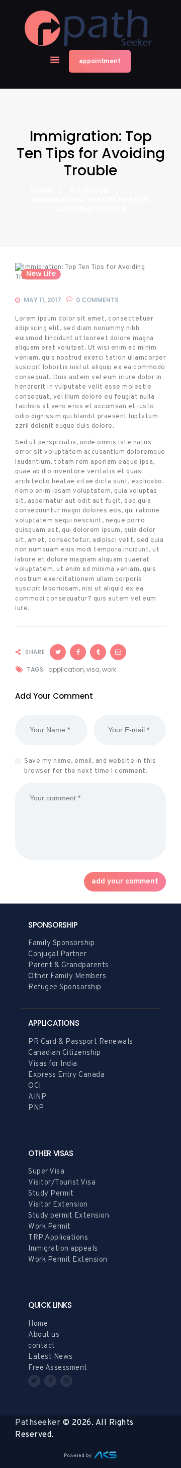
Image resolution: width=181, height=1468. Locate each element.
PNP (36, 1108)
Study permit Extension (68, 1216)
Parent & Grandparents (68, 965)
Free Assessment (57, 1368)
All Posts (89, 190)
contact (41, 1346)
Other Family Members (67, 976)
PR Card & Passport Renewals (80, 1042)
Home (41, 190)
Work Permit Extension (68, 1260)
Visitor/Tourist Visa (62, 1183)
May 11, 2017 (42, 300)
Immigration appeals (63, 1249)
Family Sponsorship (61, 943)
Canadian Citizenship (64, 1053)
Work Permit (49, 1227)
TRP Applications (58, 1238)
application (66, 669)
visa (93, 669)
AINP (37, 1097)
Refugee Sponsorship (65, 987)
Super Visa (46, 1172)
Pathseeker (37, 1423)
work (109, 669)
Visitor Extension (58, 1205)
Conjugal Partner (57, 954)
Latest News (50, 1357)
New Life (41, 274)
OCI (34, 1086)
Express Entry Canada (66, 1075)
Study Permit (50, 1194)
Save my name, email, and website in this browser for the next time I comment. (90, 766)
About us (43, 1335)
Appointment (100, 61)
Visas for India (52, 1064)
